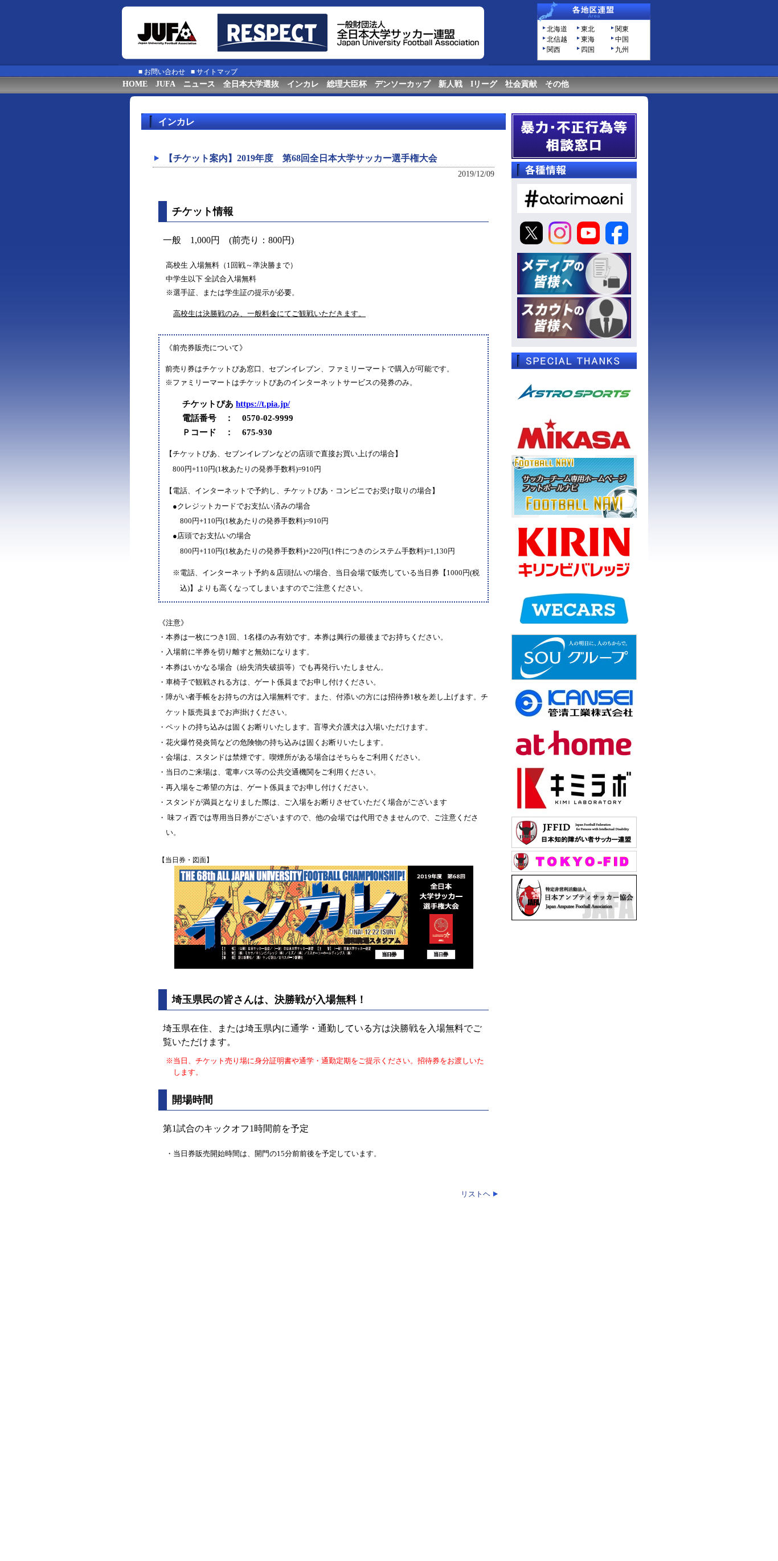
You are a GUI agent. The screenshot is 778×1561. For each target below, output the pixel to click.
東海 (588, 39)
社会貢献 (521, 84)
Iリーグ (483, 84)
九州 (622, 50)
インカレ (303, 84)
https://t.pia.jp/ (263, 403)
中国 (622, 39)
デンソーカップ (403, 84)
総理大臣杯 (347, 84)
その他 (557, 84)
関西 (553, 50)
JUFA (165, 84)
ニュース (199, 84)
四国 (588, 50)
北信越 (557, 39)
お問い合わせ (164, 72)
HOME (135, 84)
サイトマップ (217, 72)
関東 (622, 29)
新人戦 (450, 84)
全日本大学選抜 (251, 84)
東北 (588, 29)
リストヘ (475, 1194)
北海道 (557, 29)
